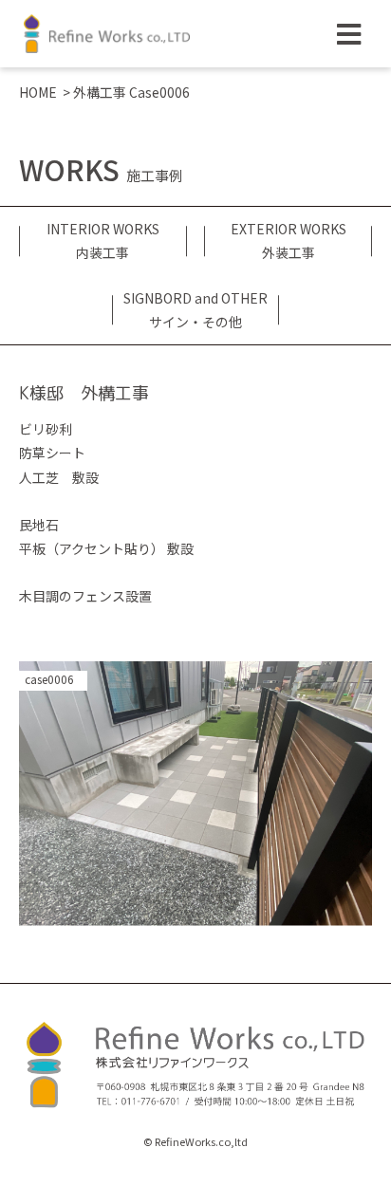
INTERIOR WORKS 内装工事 (103, 240)
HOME (38, 92)
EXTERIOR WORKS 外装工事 (288, 240)
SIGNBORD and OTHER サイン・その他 (195, 309)
